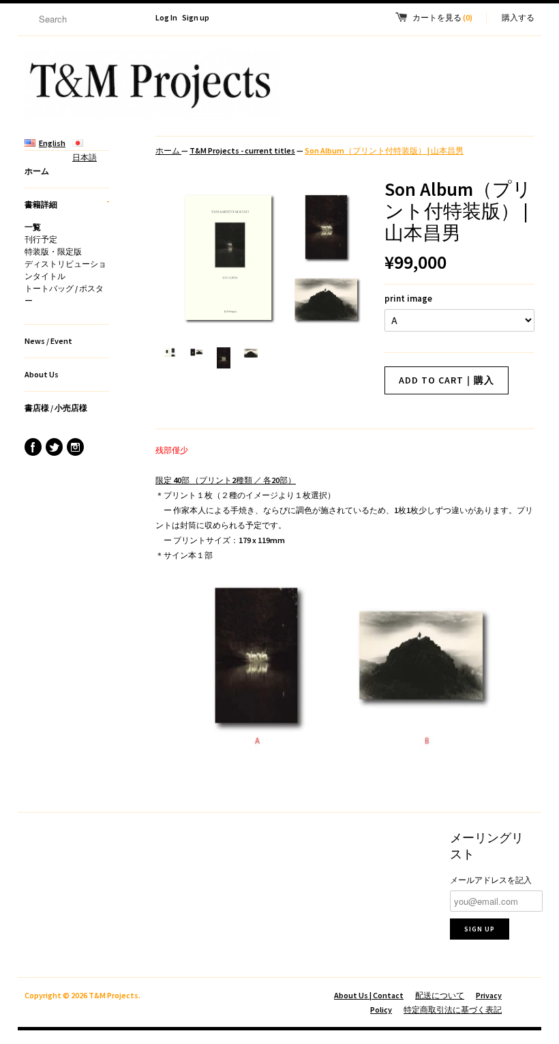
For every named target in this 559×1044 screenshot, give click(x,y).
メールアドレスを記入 (491, 880)
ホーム (37, 171)
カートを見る (442, 17)
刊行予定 (41, 239)
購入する (518, 17)
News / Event (48, 341)
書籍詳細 (67, 202)
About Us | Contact (369, 995)
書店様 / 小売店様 (56, 408)
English (52, 143)
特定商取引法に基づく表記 (453, 1009)
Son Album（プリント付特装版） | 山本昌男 (384, 150)
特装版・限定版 (53, 251)
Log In (166, 17)
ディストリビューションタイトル (65, 270)
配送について (439, 995)
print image (408, 298)
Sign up (195, 17)
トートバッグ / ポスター (64, 294)
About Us (42, 374)
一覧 (33, 227)
